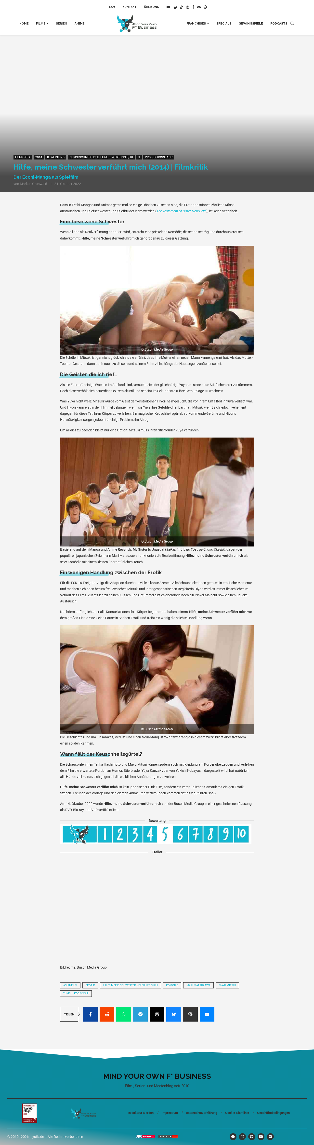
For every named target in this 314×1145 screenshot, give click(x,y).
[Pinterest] (251, 1136)
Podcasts (278, 23)
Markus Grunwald (33, 184)
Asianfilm (70, 985)
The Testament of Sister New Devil (181, 211)
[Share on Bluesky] (173, 1014)
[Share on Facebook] (90, 1014)
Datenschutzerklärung (201, 1113)
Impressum (170, 1113)
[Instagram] (187, 7)
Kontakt (129, 7)
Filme (40, 23)
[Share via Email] (207, 1014)
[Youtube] (168, 7)
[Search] (292, 24)
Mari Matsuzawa (198, 985)
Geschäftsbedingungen (273, 1113)
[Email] (199, 7)
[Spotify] (205, 7)
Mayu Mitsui (227, 985)
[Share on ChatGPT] (190, 1014)
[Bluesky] (175, 7)
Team (111, 7)
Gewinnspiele (251, 23)
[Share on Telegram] (140, 1014)
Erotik (90, 985)
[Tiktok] (181, 7)
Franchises (196, 23)
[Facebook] (193, 7)
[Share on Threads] (157, 1014)
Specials (223, 23)
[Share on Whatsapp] (123, 1014)
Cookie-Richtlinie (237, 1113)
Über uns (151, 7)
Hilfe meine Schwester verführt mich (130, 985)
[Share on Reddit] (107, 1014)
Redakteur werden (141, 1113)
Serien (61, 23)
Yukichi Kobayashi (76, 993)
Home (24, 23)
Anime (80, 23)
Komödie (172, 985)
